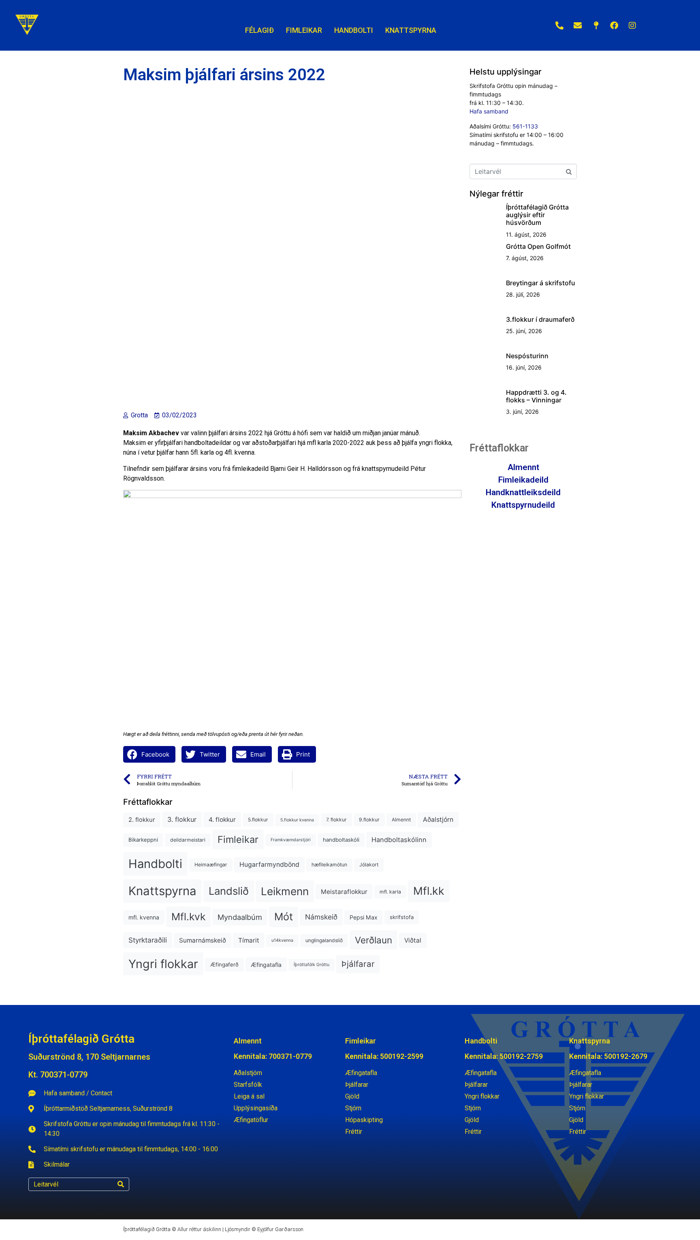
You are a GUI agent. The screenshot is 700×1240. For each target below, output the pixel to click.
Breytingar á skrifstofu (540, 283)
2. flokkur (141, 819)
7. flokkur (336, 820)
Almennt (401, 820)
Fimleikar (238, 839)
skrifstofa (402, 917)
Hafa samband (489, 111)
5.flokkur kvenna (297, 820)
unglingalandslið (324, 940)
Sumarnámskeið (202, 940)
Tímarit (248, 940)
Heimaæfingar (210, 865)
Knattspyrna (162, 891)
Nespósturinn (527, 356)
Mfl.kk (428, 890)
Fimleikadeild (523, 480)
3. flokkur (181, 819)
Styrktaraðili (147, 940)
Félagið (259, 30)
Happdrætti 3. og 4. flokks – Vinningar (536, 396)
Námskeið (321, 917)
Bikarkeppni (143, 839)
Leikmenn (285, 891)
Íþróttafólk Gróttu (311, 964)
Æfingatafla (266, 964)
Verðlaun (373, 939)
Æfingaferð (224, 964)
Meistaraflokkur (344, 892)
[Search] (121, 1184)
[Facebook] (614, 25)
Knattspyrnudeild (523, 505)
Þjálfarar (358, 964)
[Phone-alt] (559, 25)
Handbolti (155, 864)
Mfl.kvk (188, 917)
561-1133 (525, 126)
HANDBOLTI (353, 30)
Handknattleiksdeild (523, 492)
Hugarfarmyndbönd (269, 864)
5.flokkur (258, 820)
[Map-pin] (596, 25)
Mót (283, 917)
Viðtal (412, 940)
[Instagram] (632, 25)
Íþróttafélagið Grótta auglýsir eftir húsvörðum (537, 215)
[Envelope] (578, 25)
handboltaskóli (341, 839)
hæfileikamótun (329, 865)
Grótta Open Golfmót (538, 246)
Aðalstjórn (438, 819)
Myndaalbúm (240, 917)
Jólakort (368, 865)
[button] (149, 754)
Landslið (229, 891)
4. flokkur (222, 819)
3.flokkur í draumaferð (540, 319)
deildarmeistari (187, 840)
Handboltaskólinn (399, 840)
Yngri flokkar (163, 964)
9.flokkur (369, 820)
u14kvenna (282, 940)
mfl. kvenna (143, 917)
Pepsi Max (364, 917)
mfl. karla (390, 892)
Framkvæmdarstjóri (291, 839)
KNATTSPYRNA (410, 30)
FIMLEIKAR (304, 30)
